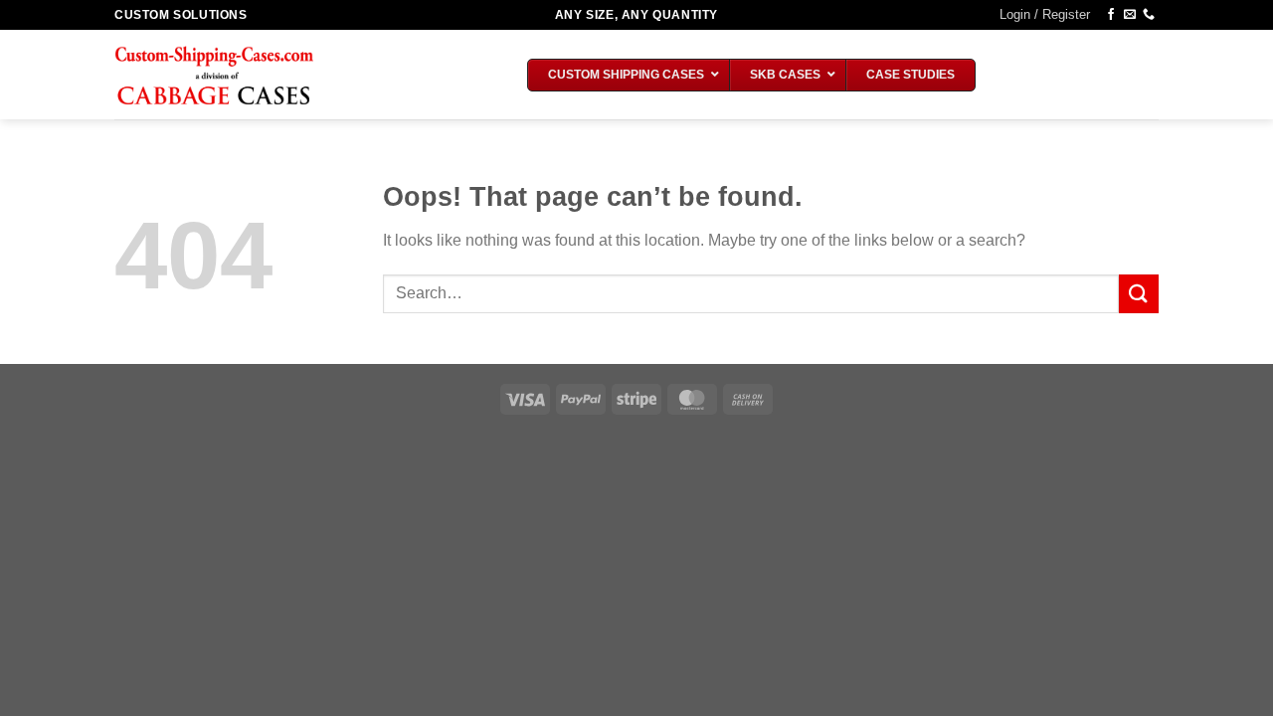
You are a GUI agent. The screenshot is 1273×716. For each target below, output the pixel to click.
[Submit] (1139, 293)
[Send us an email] (1130, 15)
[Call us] (1149, 15)
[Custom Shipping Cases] (213, 75)
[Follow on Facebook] (1111, 15)
